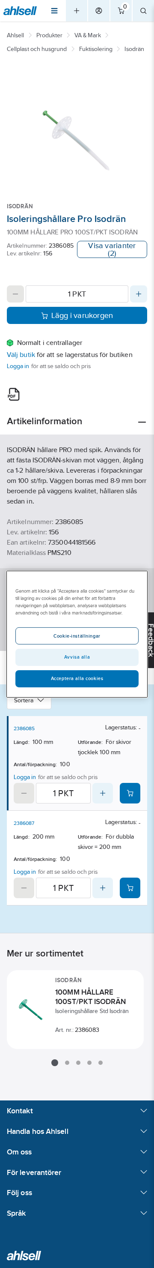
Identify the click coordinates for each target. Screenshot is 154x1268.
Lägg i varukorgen (82, 315)
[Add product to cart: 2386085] (130, 793)
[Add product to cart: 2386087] (130, 888)
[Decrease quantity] (15, 294)
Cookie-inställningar (76, 635)
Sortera (24, 700)
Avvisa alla (77, 656)
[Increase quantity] (138, 294)
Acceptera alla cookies (77, 678)
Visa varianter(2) (112, 249)
